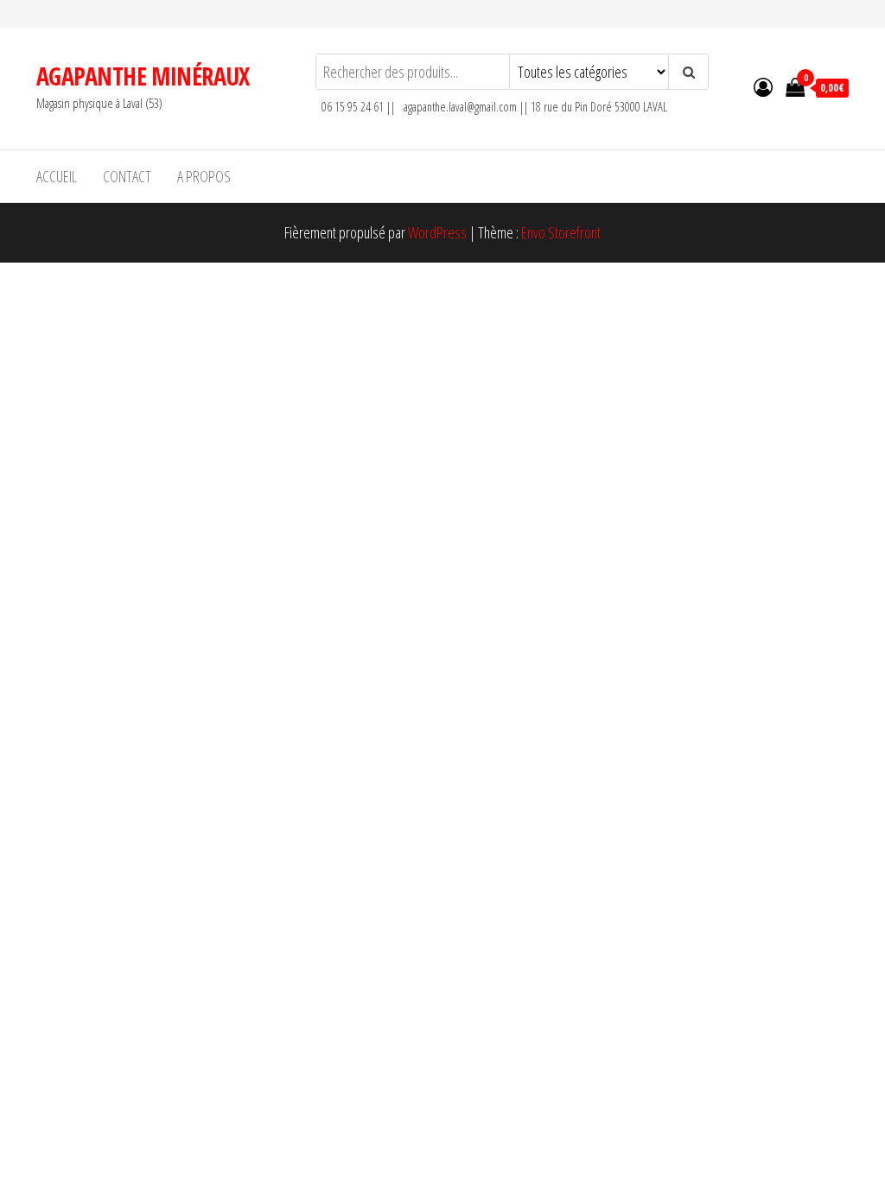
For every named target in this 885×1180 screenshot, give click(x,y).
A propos (204, 176)
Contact (127, 176)
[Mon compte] (763, 86)
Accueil (56, 176)
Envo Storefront (561, 232)
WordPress (437, 232)
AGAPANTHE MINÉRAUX (143, 76)
